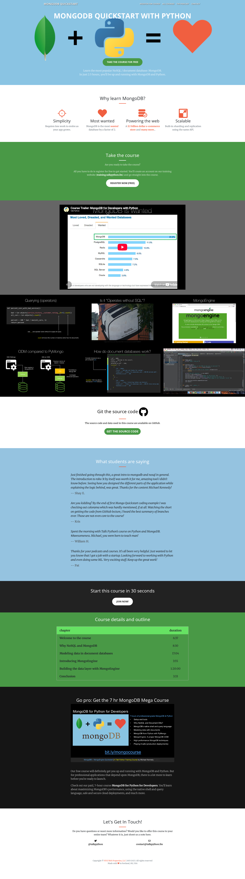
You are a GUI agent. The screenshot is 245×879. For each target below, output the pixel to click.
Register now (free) (122, 183)
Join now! (122, 601)
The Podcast (183, 4)
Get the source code (122, 431)
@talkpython (95, 844)
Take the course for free (122, 62)
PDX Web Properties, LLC (115, 860)
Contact (195, 4)
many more (147, 129)
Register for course (150, 4)
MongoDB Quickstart (61, 4)
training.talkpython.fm (109, 174)
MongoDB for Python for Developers (135, 785)
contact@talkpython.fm (149, 844)
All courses (168, 4)
